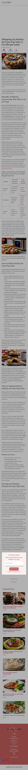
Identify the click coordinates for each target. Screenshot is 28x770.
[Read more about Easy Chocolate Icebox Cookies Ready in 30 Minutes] (14, 598)
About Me (14, 736)
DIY (14, 754)
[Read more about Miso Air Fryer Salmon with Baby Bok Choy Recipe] (14, 686)
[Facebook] (1, 760)
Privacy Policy (14, 742)
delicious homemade (11, 154)
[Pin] (3, 55)
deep (25, 122)
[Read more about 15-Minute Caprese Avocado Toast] (14, 707)
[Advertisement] (14, 20)
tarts (23, 330)
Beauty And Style (14, 751)
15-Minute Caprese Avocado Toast (13, 715)
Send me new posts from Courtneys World (14, 566)
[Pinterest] (4, 760)
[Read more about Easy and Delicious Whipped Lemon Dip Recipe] (14, 621)
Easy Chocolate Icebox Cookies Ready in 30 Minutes (13, 607)
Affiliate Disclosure (14, 738)
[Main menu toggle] (25, 3)
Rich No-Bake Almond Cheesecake (10, 673)
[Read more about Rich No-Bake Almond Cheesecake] (14, 664)
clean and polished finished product (14, 451)
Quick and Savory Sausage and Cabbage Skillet (13, 652)
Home (14, 743)
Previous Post (14, 579)
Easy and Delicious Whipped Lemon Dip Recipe (12, 630)
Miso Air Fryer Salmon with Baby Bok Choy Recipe (13, 694)
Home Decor (14, 749)
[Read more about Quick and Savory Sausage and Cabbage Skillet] (14, 643)
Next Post (14, 581)
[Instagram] (7, 760)
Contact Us (14, 740)
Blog (14, 753)
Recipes (4, 610)
